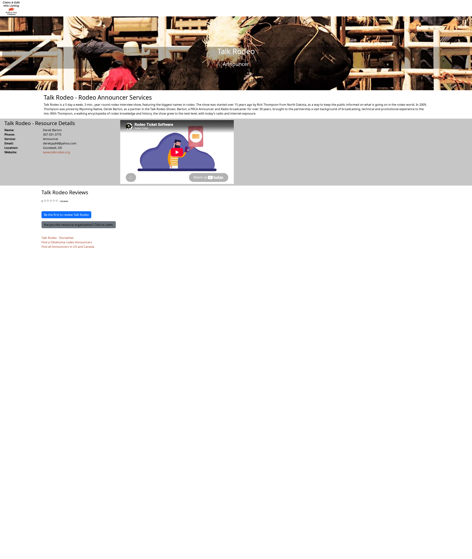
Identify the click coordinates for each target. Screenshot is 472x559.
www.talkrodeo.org (56, 152)
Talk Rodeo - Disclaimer (57, 238)
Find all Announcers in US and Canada (67, 247)
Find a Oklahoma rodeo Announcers (66, 242)
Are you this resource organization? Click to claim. (78, 225)
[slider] (50, 200)
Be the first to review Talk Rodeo (66, 215)
